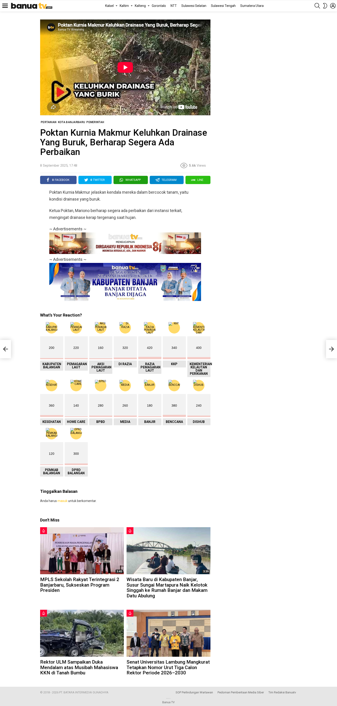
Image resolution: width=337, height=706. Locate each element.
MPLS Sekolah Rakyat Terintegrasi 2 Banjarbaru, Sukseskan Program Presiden (79, 585)
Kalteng (140, 6)
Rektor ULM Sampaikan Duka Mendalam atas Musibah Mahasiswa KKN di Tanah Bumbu (79, 667)
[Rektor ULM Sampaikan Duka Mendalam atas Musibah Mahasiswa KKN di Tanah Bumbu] (82, 633)
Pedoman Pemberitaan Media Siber (241, 692)
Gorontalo (159, 6)
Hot (43, 530)
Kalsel (109, 6)
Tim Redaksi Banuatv (282, 692)
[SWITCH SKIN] (325, 5)
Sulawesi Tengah (223, 6)
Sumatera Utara (252, 6)
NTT (174, 6)
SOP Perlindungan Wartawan (194, 692)
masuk (62, 501)
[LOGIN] (333, 5)
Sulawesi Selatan (193, 6)
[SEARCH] (317, 5)
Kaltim (124, 6)
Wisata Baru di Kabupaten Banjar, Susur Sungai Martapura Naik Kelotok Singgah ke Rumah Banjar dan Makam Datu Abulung (167, 587)
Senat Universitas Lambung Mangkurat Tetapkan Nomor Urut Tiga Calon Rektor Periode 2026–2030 (168, 667)
